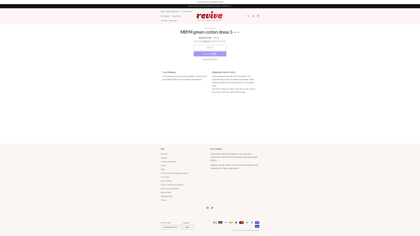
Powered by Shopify (253, 230)
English (187, 227)
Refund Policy (166, 192)
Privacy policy (166, 181)
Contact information (168, 162)
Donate (163, 166)
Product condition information (172, 185)
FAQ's (163, 169)
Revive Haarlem (242, 230)
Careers (164, 158)
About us (164, 154)
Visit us (163, 200)
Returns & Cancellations (170, 189)
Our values (165, 177)
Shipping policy (167, 196)
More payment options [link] (210, 59)
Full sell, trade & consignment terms (174, 173)
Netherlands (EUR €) (170, 227)
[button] (170, 11)
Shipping (206, 41)
